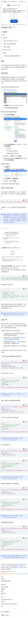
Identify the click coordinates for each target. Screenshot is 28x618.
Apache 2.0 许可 (18, 566)
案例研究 (3, 589)
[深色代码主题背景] (24, 200)
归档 (2, 591)
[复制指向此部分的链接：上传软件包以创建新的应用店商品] (22, 356)
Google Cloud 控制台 (11, 90)
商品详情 (7, 339)
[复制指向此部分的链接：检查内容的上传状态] (14, 522)
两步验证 (22, 333)
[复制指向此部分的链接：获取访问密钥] (10, 164)
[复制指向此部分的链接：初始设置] (9, 73)
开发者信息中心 (22, 337)
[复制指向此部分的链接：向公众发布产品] (12, 445)
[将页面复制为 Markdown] (14, 27)
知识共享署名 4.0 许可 (22, 564)
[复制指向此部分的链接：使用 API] (8, 320)
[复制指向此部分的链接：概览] (5, 61)
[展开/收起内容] (8, 32)
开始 (14, 21)
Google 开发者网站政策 (13, 567)
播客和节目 (3, 593)
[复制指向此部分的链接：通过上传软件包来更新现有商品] (21, 401)
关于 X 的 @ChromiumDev (6, 599)
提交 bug (3, 578)
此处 (3, 352)
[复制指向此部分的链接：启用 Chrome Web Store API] (20, 87)
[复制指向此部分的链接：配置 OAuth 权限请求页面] (18, 112)
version (19, 346)
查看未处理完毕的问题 (6, 581)
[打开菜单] (2, 1)
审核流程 (17, 343)
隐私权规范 (13, 339)
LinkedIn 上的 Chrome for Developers (9, 603)
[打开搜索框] (19, 1)
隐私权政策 (6, 611)
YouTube (3, 601)
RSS (2, 606)
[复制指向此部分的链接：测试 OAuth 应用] (14, 188)
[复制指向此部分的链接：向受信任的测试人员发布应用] (20, 484)
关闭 (14, 16)
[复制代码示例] (26, 200)
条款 (2, 611)
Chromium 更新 (4, 586)
